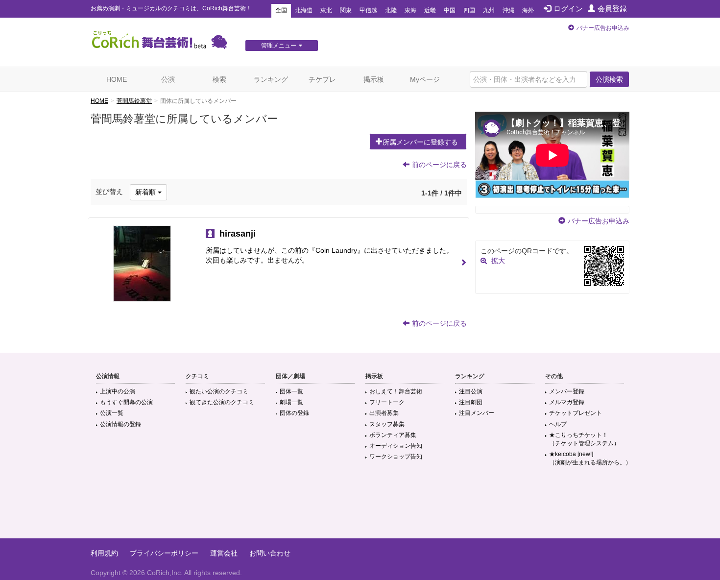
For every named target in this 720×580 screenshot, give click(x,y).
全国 (281, 10)
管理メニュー (278, 45)
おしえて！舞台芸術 (395, 391)
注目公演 (470, 391)
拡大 (498, 261)
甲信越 (368, 10)
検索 (219, 79)
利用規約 (104, 553)
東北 (326, 10)
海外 (528, 10)
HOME (116, 79)
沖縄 (508, 10)
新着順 (146, 192)
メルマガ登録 (566, 402)
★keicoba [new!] (590, 458)
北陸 (391, 10)
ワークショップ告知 (395, 456)
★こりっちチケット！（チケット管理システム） (584, 439)
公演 (168, 79)
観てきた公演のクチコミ (222, 402)
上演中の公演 (117, 391)
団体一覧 (291, 391)
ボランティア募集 (392, 435)
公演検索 (609, 79)
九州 (489, 10)
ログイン (568, 8)
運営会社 (224, 553)
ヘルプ (558, 424)
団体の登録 (294, 413)
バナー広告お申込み (602, 27)
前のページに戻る (439, 165)
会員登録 (612, 8)
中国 (450, 10)
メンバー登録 (566, 391)
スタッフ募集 (387, 424)
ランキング (271, 79)
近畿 (430, 10)
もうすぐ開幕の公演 (126, 402)
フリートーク (387, 402)
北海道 (303, 10)
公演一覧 (111, 413)
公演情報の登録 (120, 424)
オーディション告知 (395, 445)
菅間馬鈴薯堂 (134, 100)
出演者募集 (384, 413)
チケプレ (322, 79)
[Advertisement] (360, 506)
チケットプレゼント (575, 413)
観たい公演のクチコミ (219, 391)
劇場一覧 (291, 402)
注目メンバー (476, 413)
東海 (410, 10)
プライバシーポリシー (164, 553)
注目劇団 (470, 402)
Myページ (425, 79)
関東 (346, 10)
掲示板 (373, 79)
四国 (469, 10)
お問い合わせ (269, 553)
